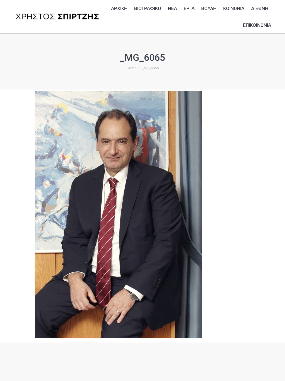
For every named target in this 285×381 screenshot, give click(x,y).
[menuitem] (119, 8)
